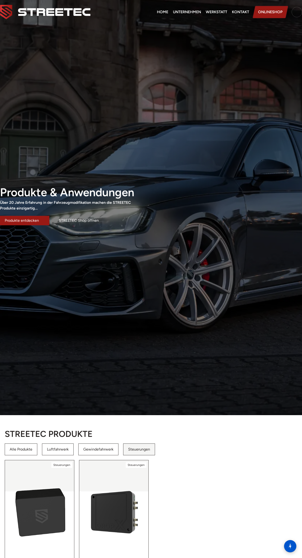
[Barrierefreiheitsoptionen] (290, 546)
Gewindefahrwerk (98, 449)
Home (162, 12)
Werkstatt (216, 12)
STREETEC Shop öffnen (79, 220)
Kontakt (240, 12)
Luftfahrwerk (58, 449)
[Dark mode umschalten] (297, 12)
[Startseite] (45, 12)
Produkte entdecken (22, 220)
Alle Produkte (21, 449)
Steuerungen (139, 449)
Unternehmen (187, 12)
